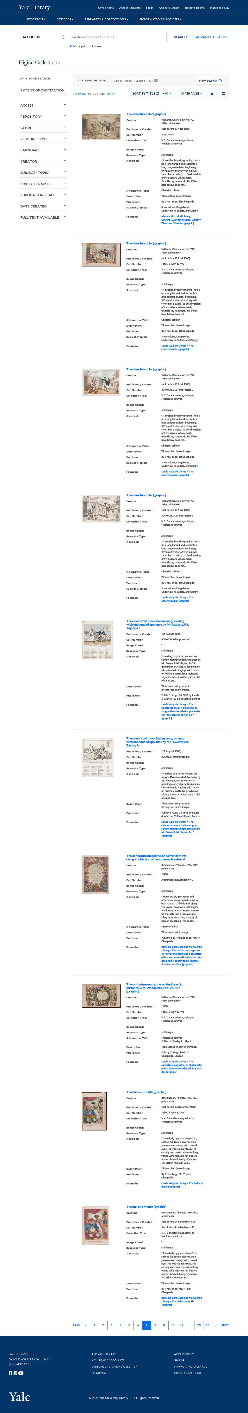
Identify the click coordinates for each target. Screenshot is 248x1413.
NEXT (224, 1325)
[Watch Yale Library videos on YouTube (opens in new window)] (20, 1373)
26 (207, 1325)
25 (199, 1325)
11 (181, 1325)
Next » (111, 93)
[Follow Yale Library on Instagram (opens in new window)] (15, 1373)
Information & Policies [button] (159, 19)
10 (189, 93)
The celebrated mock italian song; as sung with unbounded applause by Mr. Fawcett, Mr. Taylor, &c (157, 624)
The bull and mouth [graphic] (146, 1092)
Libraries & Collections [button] (105, 19)
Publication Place (37, 195)
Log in (149, 7)
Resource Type (34, 139)
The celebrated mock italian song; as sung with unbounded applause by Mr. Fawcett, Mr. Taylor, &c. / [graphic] (180, 711)
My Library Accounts (108, 1360)
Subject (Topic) (35, 172)
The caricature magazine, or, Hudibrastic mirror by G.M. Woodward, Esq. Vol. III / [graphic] (154, 988)
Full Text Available (39, 217)
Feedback (98, 1372)
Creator (28, 161)
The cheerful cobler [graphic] (146, 114)
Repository (31, 116)
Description (80, 46)
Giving (179, 1360)
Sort (150, 93)
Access (27, 105)
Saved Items (106, 7)
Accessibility (184, 1354)
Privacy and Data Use (190, 1366)
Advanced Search (211, 37)
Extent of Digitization (42, 90)
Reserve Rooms (195, 7)
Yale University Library (34, 7)
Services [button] (64, 19)
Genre (26, 127)
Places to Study (219, 7)
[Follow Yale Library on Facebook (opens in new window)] (10, 1373)
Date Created (33, 206)
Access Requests (130, 7)
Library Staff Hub (187, 1372)
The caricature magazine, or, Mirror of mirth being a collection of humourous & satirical (156, 857)
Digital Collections (39, 63)
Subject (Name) (35, 183)
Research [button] (35, 19)
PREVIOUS (80, 1325)
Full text (97, 46)
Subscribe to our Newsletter (114, 1366)
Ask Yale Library (169, 7)
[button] (180, 37)
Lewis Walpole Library (173, 345)
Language (30, 150)
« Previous (79, 93)
